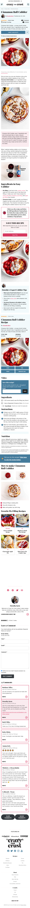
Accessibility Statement (15, 883)
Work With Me (15, 879)
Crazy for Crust (15, 843)
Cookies (22, 549)
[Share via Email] (22, 590)
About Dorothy (15, 874)
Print (7, 371)
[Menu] (1, 4)
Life (15, 892)
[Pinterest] (15, 851)
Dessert (7, 858)
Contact (15, 881)
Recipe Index (7, 8)
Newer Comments (21, 817)
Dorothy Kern (10, 16)
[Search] (28, 4)
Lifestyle (15, 894)
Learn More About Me (8, 614)
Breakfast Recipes (14, 8)
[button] (1, 20)
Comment (4, 652)
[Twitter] (12, 851)
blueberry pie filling (17, 195)
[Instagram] (18, 851)
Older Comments (8, 817)
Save (7, 368)
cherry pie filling (7, 195)
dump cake (13, 298)
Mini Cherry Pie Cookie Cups (22, 552)
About (15, 872)
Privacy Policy (23, 904)
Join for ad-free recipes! (14, 1)
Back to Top (15, 900)
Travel (15, 890)
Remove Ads (22, 371)
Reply (4, 696)
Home (2, 8)
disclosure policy (4, 73)
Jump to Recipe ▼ (13, 32)
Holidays (7, 860)
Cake (7, 865)
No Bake (7, 867)
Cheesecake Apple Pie (8, 552)
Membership (15, 896)
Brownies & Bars (22, 865)
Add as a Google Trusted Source (10, 35)
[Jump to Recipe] (15, 213)
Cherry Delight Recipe (7, 531)
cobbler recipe (21, 190)
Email (4, 388)
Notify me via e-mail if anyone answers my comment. (13, 671)
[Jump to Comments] (27, 32)
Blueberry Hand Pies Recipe (22, 531)
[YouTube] (22, 851)
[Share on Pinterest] (12, 590)
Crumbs (15, 888)
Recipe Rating (4, 633)
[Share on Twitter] (17, 590)
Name (3, 639)
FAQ (15, 877)
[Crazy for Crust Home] (15, 4)
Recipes (8, 528)
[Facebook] (8, 851)
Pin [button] (22, 368)
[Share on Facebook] (8, 590)
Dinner (22, 858)
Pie (22, 528)
